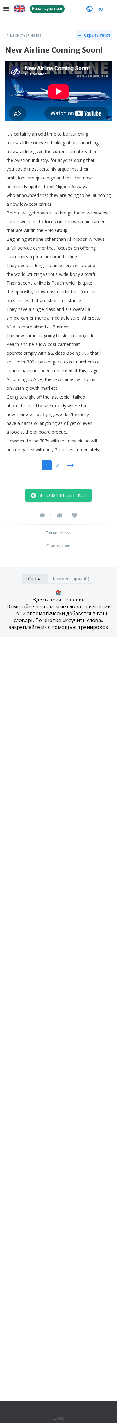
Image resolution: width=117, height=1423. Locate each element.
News (66, 533)
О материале (58, 546)
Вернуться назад (26, 35)
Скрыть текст (97, 35)
